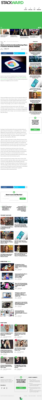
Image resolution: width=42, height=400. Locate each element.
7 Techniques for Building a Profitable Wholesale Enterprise (7, 228)
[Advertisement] (21, 19)
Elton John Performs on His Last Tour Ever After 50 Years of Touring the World (20, 254)
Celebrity (3, 252)
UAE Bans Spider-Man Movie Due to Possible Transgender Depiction (34, 37)
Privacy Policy (39, 395)
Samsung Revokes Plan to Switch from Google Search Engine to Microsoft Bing (21, 275)
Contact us (25, 395)
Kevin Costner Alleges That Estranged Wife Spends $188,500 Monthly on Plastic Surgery (5, 36)
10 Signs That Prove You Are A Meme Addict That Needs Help (35, 381)
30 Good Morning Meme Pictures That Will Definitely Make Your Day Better (35, 388)
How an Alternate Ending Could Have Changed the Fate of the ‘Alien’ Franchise (20, 226)
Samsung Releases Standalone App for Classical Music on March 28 (21, 312)
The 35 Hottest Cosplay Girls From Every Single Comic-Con (20, 349)
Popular (30, 9)
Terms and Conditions (32, 395)
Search (40, 27)
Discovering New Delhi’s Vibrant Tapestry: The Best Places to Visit (7, 242)
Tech (9, 261)
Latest (25, 9)
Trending (39, 9)
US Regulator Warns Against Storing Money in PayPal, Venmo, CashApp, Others (21, 266)
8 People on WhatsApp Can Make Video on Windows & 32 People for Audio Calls (21, 294)
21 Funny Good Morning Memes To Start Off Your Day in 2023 (6, 366)
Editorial (17, 222)
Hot (34, 9)
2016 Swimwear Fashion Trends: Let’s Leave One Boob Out (20, 334)
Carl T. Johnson (32, 379)
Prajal (30, 383)
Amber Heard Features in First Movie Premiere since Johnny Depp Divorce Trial (24, 37)
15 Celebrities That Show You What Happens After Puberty (20, 366)
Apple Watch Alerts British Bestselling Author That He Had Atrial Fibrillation (21, 303)
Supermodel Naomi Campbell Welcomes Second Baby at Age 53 (14, 36)
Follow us (38, 27)
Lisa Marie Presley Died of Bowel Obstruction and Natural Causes (6, 255)
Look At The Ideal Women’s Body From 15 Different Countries (7, 334)
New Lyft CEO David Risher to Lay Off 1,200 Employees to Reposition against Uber (21, 285)
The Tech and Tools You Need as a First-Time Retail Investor (20, 242)
